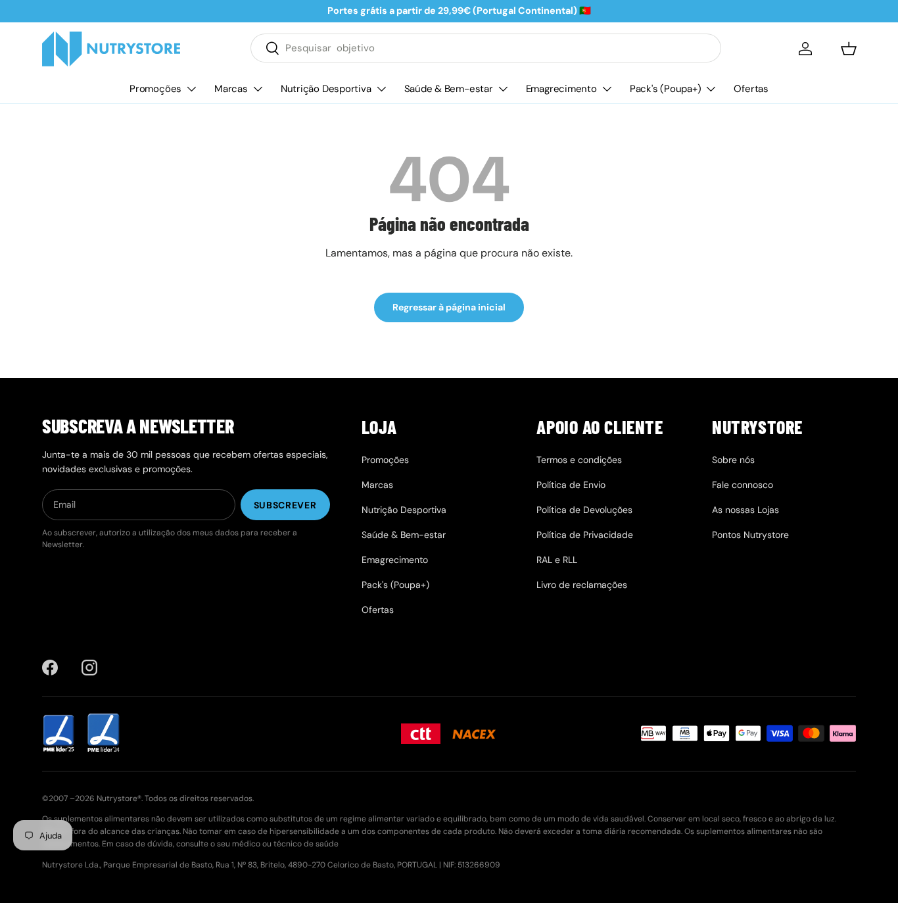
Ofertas (751, 88)
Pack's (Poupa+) (665, 88)
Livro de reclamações (581, 585)
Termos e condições (579, 460)
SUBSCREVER (285, 505)
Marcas (231, 88)
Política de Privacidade (584, 535)
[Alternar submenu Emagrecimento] (607, 89)
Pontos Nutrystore (750, 535)
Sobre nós (733, 460)
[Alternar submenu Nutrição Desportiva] (381, 89)
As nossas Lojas (745, 510)
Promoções (155, 88)
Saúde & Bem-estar (448, 88)
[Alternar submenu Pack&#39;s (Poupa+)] (710, 89)
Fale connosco (742, 485)
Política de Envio (570, 485)
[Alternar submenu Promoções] (191, 89)
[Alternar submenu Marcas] (257, 89)
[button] (849, 48)
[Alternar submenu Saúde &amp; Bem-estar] (503, 89)
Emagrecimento (561, 88)
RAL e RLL (556, 560)
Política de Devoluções (584, 510)
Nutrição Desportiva (326, 88)
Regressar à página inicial (449, 307)
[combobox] (486, 48)
